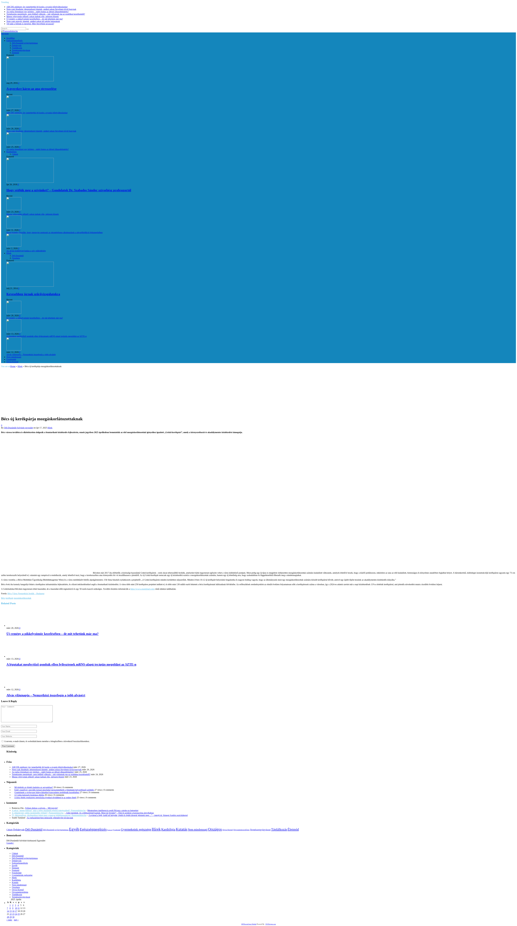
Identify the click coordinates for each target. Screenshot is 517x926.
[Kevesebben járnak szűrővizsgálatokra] (30, 286)
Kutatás (181, 829)
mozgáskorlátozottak (22, 598)
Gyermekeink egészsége (136, 829)
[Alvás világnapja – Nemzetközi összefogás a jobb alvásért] (20, 687)
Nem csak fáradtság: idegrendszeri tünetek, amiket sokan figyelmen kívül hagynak (41, 9)
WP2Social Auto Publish (248, 924)
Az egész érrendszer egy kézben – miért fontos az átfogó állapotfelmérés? (37, 11)
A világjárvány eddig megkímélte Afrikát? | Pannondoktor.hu (37, 813)
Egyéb (74, 829)
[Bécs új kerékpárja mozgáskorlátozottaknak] (48, 412)
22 (11, 914)
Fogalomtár (11, 359)
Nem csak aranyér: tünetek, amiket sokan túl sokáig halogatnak (33, 21)
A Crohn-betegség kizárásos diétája (29, 795)
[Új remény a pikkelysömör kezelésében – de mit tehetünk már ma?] (20, 625)
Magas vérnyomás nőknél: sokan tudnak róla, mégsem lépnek (32, 16)
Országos (16, 258)
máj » (16, 920)
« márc (9, 920)
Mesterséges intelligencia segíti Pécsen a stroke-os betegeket (112, 810)
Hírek (8, 253)
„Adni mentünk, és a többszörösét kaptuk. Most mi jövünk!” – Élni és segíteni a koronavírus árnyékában (109, 813)
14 (8, 911)
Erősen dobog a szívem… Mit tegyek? (41, 808)
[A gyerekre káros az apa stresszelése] (30, 80)
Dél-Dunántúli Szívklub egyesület (18, 428)
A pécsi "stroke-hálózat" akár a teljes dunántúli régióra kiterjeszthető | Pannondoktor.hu (49, 810)
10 (16, 908)
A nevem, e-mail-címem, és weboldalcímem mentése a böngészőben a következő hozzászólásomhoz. (47, 741)
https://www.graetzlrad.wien (142, 589)
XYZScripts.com (271, 924)
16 (13, 911)
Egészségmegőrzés (14, 40)
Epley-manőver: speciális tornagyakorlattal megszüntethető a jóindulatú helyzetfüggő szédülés (54, 790)
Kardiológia (11, 152)
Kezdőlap (10, 38)
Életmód (15, 53)
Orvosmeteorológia (241, 830)
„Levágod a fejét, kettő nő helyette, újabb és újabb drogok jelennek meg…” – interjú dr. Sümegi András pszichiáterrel (138, 815)
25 (19, 914)
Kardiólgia (168, 829)
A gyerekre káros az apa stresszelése (31, 88)
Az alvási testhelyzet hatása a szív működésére (26, 251)
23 (13, 914)
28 (8, 917)
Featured (110, 830)
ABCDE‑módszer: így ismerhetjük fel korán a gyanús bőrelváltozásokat (36, 7)
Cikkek (15, 154)
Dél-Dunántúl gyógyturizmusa (25, 43)
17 (16, 911)
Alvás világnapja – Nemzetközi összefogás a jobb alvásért (31, 354)
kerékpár (9, 598)
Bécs (3, 598)
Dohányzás (16, 45)
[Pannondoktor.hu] (9, 31)
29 (11, 917)
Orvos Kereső (12, 362)
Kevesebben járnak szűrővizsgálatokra (33, 294)
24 (16, 914)
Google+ (10, 843)
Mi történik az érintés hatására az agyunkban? (33, 787)
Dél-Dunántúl (18, 255)
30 (13, 917)
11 (19, 908)
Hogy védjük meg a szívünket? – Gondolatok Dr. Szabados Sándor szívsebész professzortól (68, 190)
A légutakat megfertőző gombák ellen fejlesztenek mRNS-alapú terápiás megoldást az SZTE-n (46, 336)
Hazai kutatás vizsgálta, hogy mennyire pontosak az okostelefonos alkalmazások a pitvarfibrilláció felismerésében (54, 232)
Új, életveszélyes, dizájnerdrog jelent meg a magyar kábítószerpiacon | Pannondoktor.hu (49, 815)
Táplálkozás (17, 48)
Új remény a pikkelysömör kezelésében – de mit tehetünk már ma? (34, 19)
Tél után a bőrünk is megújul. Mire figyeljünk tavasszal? (30, 24)
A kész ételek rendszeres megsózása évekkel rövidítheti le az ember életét (45, 797)
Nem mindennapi (13, 357)
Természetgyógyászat (21, 50)
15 (11, 911)
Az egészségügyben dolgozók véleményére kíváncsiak (50, 818)
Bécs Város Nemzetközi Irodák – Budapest (26, 593)
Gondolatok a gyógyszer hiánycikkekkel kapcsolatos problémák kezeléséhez (46, 792)
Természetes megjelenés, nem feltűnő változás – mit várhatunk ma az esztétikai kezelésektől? (45, 14)
